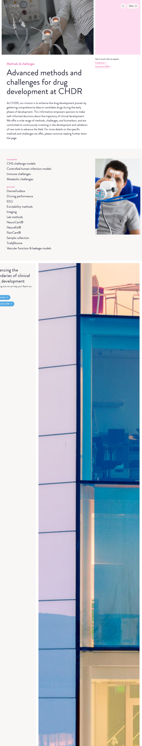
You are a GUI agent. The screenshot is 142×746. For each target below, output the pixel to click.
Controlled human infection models (29, 168)
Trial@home (14, 243)
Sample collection (18, 237)
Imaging (12, 211)
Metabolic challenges (20, 179)
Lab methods (15, 217)
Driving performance (20, 196)
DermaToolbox (16, 191)
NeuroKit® (14, 227)
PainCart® (14, 232)
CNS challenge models (21, 163)
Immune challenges (19, 173)
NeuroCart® (15, 222)
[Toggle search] (123, 6)
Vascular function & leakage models (29, 248)
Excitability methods (20, 206)
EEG (10, 201)
